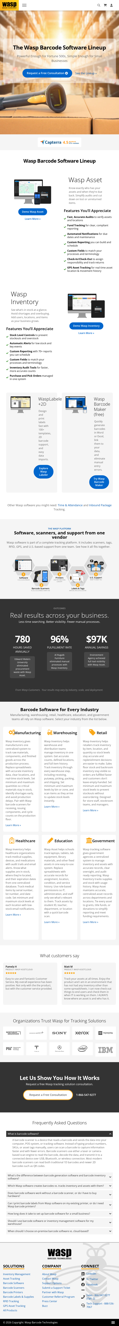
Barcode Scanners (13, 1287)
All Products (10, 1310)
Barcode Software (13, 1283)
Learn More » (13, 825)
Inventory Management (16, 1274)
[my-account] (111, 5)
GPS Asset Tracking (14, 1306)
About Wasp (49, 1274)
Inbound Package (100, 505)
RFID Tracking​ (11, 1301)
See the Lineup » (86, 73)
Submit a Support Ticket (56, 1287)
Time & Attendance (70, 505)
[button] (113, 1322)
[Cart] (105, 5)
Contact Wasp (50, 1278)
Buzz (45, 1306)
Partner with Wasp (53, 1292)
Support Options (52, 1283)
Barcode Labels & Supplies (18, 1296)
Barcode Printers (13, 1292)
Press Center (49, 1301)
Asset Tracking (11, 1278)
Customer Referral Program (58, 1296)
